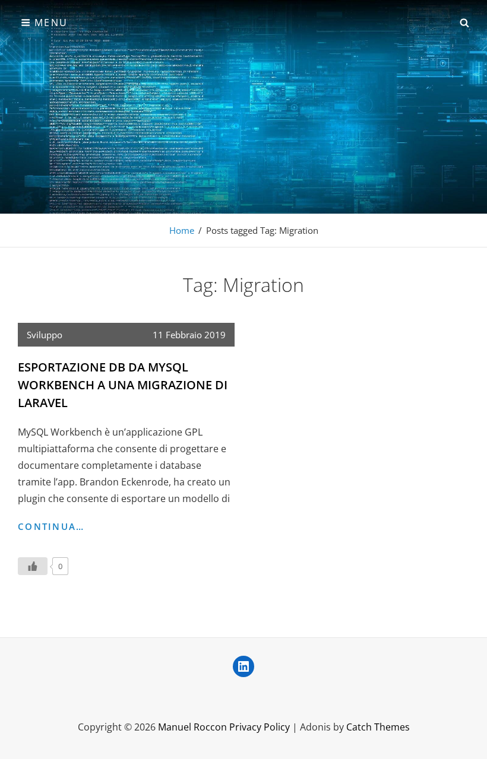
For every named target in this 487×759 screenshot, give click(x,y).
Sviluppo (44, 335)
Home (181, 230)
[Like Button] (33, 566)
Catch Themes (378, 726)
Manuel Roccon (192, 726)
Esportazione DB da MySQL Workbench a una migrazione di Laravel (122, 385)
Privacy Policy (259, 726)
